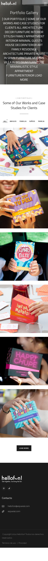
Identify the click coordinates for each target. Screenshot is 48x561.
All (5, 121)
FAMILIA (23, 121)
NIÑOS (32, 121)
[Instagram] (4, 488)
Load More (24, 448)
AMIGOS (13, 121)
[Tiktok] (9, 488)
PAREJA (41, 121)
